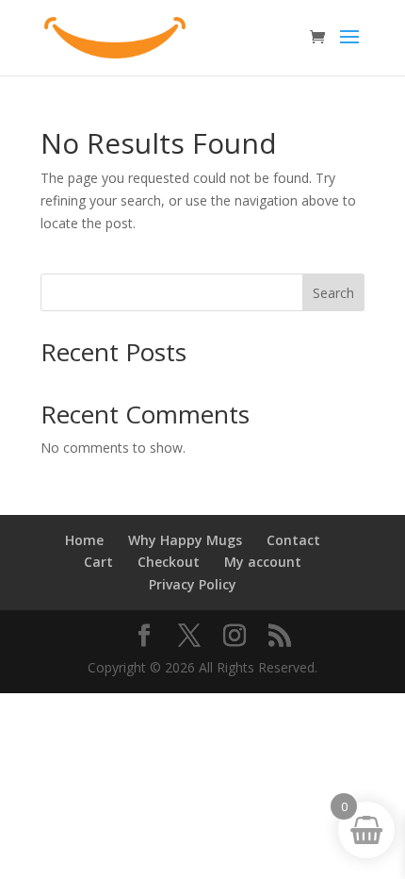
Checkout (169, 562)
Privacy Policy (192, 584)
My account (262, 562)
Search (333, 293)
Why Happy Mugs (185, 540)
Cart (98, 562)
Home (84, 540)
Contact (293, 540)
